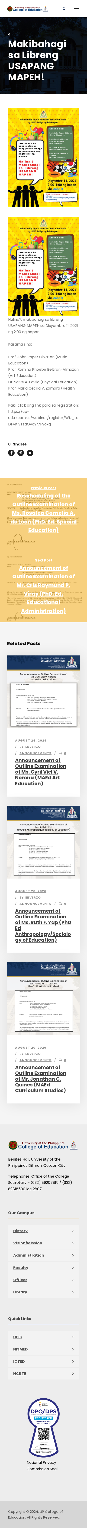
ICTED (19, 1361)
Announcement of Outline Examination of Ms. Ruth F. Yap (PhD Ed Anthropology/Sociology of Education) (43, 925)
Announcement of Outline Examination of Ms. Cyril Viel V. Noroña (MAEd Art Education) (40, 772)
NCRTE (19, 1373)
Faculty (20, 1267)
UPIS (17, 1337)
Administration (28, 1255)
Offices (20, 1280)
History (20, 1231)
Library (20, 1292)
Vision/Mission (27, 1243)
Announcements (35, 753)
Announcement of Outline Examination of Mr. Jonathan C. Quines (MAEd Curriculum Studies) (40, 1079)
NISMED (20, 1349)
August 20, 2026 (30, 891)
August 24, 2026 (31, 740)
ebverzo (33, 747)
